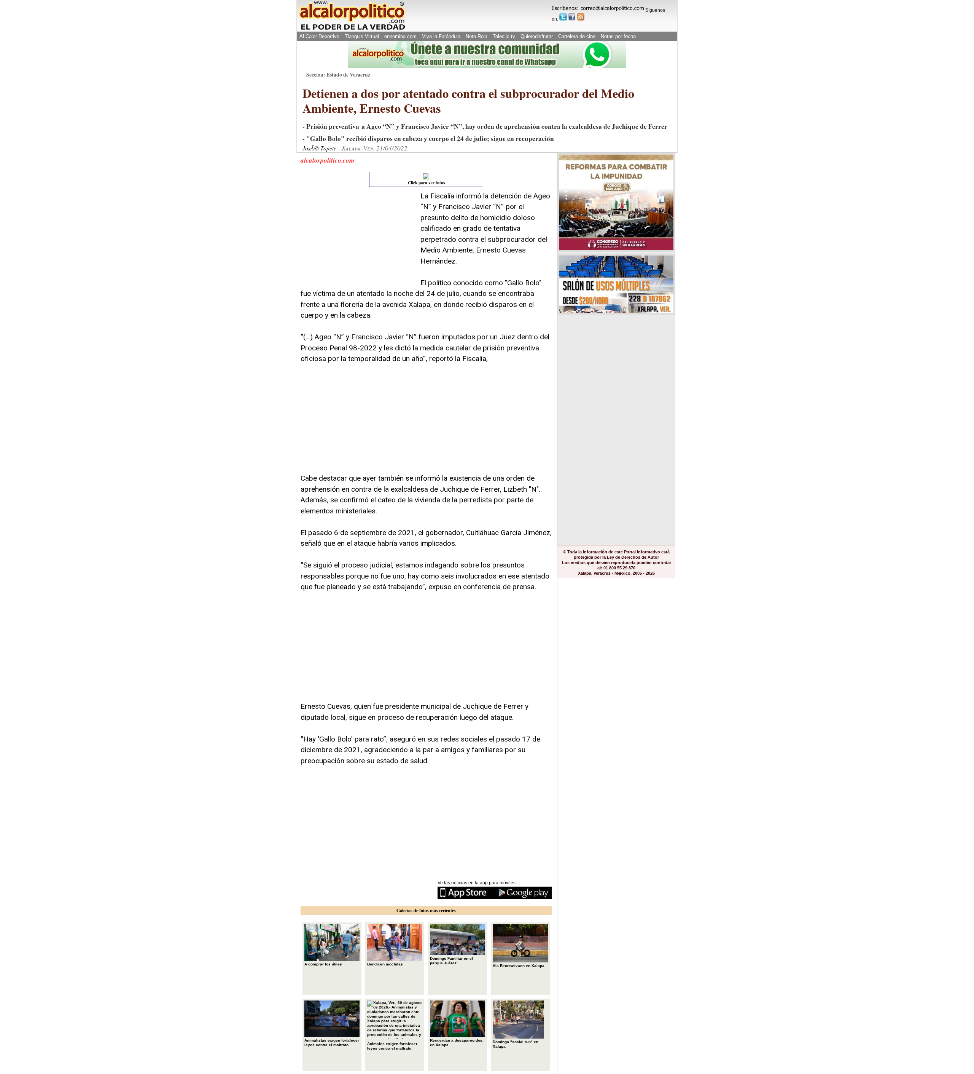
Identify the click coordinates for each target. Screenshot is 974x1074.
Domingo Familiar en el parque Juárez (451, 960)
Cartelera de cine (576, 36)
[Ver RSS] (580, 17)
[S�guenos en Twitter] (563, 17)
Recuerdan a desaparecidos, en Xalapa (457, 1042)
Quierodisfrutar (536, 36)
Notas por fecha (618, 36)
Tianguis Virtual (362, 36)
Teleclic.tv (504, 36)
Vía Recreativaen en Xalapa (518, 966)
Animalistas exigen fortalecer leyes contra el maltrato (331, 1042)
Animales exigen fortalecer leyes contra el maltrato (392, 1046)
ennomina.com (400, 36)
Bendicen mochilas (385, 964)
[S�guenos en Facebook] (571, 17)
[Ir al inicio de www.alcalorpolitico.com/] (352, 29)
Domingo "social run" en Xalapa (515, 1044)
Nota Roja (476, 36)
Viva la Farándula (441, 36)
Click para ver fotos (426, 183)
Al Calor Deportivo (319, 36)
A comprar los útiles (323, 964)
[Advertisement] (358, 238)
